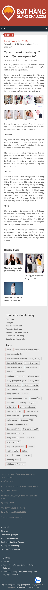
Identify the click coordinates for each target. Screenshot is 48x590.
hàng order (34, 380)
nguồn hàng (35, 398)
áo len (24, 451)
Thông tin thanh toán (14, 329)
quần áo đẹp (12, 420)
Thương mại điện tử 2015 (17, 424)
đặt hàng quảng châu (15, 464)
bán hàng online (31, 363)
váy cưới (30, 438)
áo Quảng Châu (13, 455)
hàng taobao (12, 389)
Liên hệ (6, 561)
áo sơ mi (27, 455)
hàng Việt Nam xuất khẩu (17, 394)
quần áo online (13, 416)
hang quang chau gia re (16, 380)
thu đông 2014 (27, 420)
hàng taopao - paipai (29, 389)
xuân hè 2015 (12, 451)
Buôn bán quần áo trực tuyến (27, 350)
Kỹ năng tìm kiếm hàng (15, 336)
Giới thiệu (6, 558)
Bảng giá (9, 322)
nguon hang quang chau (17, 398)
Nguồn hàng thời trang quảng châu (16, 585)
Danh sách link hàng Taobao (17, 332)
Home (6, 41)
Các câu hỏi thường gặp (15, 339)
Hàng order (15, 41)
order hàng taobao (27, 407)
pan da (12, 60)
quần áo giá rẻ (32, 411)
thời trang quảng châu (16, 433)
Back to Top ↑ (35, 587)
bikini (9, 350)
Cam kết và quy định (14, 326)
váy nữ (30, 446)
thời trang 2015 (13, 429)
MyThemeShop (22, 587)
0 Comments (33, 60)
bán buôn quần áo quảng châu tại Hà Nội (23, 358)
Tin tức (25, 41)
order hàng (11, 407)
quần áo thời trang (30, 416)
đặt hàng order (13, 460)
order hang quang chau (26, 402)
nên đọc (10, 402)
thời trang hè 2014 (30, 429)
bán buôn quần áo (14, 354)
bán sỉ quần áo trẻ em (16, 372)
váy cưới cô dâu (13, 442)
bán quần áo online (14, 367)
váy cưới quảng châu (15, 446)
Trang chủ (10, 319)
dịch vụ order (33, 376)
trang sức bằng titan (15, 438)
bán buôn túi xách (14, 363)
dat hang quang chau (15, 376)
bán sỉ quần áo (32, 367)
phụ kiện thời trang (14, 411)
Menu (3, 29)
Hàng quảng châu (31, 385)
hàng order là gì (13, 385)
